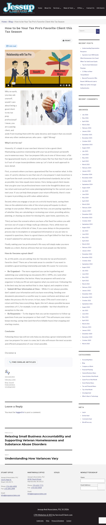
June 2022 (85, 274)
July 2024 (85, 191)
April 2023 (85, 241)
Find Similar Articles (22, 362)
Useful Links (40, 521)
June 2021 (85, 314)
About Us (48, 8)
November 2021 (87, 297)
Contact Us (90, 8)
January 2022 (86, 290)
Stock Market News (88, 383)
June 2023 (85, 234)
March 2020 (86, 343)
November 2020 (87, 337)
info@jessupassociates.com (10, 495)
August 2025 (86, 148)
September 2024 (87, 184)
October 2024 (86, 181)
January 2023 (86, 251)
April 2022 (85, 280)
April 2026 (85, 121)
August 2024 (86, 188)
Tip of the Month (87, 389)
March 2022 (86, 284)
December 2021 (87, 294)
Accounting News (87, 360)
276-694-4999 (11, 486)
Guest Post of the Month (89, 379)
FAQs (47, 521)
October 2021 (86, 300)
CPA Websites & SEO (43, 515)
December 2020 (87, 334)
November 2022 (87, 257)
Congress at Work (87, 366)
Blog (11, 21)
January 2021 (86, 330)
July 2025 (85, 151)
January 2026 (86, 131)
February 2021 (86, 327)
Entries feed (85, 415)
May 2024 (85, 197)
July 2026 (85, 115)
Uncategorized (10, 387)
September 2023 (87, 224)
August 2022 (86, 267)
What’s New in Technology (90, 396)
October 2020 (86, 340)
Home (40, 8)
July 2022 (85, 270)
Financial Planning (87, 369)
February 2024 (86, 207)
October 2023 (86, 221)
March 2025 (86, 164)
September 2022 (87, 264)
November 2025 (87, 138)
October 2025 (86, 141)
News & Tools (68, 8)
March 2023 (86, 244)
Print (67, 41)
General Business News (89, 373)
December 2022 (87, 254)
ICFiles (79, 8)
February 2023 (86, 247)
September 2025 (87, 144)
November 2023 (87, 217)
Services (56, 8)
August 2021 (86, 307)
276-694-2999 (9, 489)
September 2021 (87, 304)
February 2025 (86, 168)
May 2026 (85, 118)
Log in (84, 412)
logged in (20, 412)
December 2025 (87, 134)
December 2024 (87, 174)
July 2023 (85, 231)
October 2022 (86, 261)
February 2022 (86, 287)
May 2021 (85, 317)
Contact (68, 521)
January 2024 (86, 211)
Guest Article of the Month (90, 376)
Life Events (101, 8)
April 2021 (85, 320)
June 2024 (85, 194)
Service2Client (10, 376)
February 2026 (86, 128)
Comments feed (87, 419)
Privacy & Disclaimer (58, 521)
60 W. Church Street (34, 479)
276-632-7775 (38, 485)
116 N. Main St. (6, 480)
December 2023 (87, 214)
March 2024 (86, 204)
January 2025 (86, 171)
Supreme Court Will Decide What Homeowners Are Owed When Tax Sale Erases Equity (89, 58)
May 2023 (85, 237)
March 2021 (86, 324)
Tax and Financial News (89, 386)
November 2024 (87, 178)
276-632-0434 (36, 487)
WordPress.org (86, 422)
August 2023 (86, 227)
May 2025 (85, 158)
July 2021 (85, 310)
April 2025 (85, 161)
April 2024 (85, 201)
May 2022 (85, 277)
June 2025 (85, 154)
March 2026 (86, 124)
